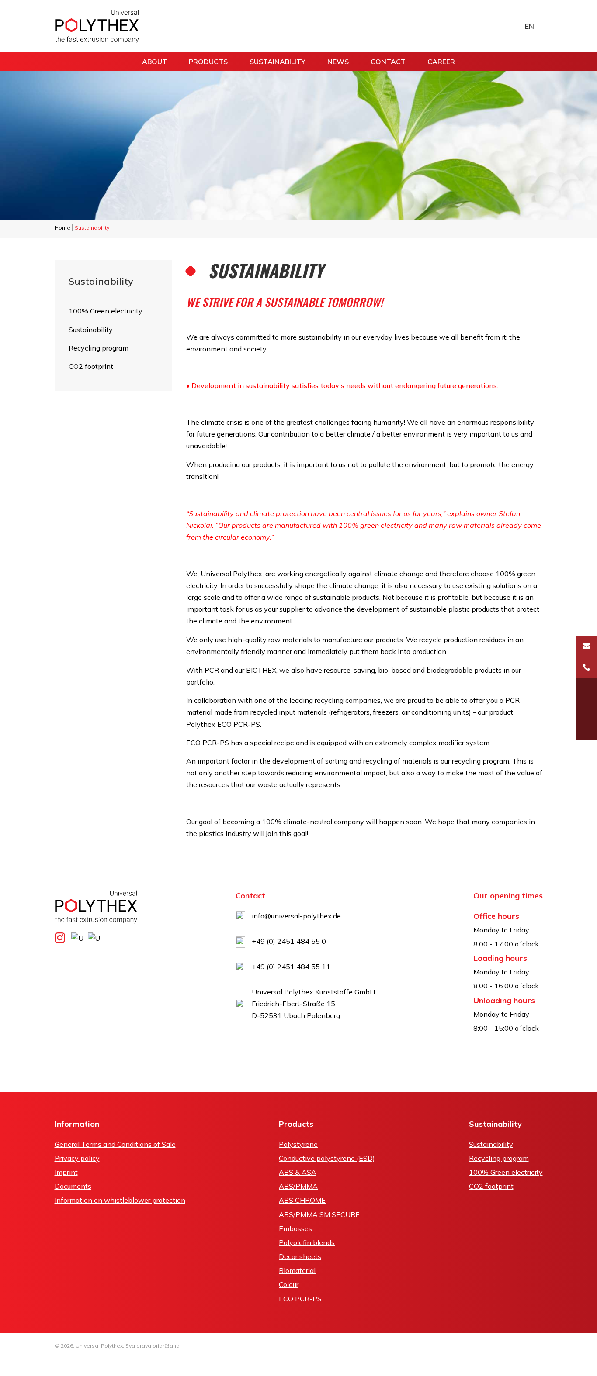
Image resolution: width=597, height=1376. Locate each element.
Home (62, 227)
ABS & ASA (297, 1172)
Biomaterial (297, 1270)
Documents (73, 1186)
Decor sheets (300, 1256)
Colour (288, 1284)
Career (441, 61)
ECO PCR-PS (300, 1298)
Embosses (295, 1228)
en (529, 26)
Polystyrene (298, 1144)
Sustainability (277, 61)
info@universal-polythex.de (296, 916)
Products (208, 61)
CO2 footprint (91, 366)
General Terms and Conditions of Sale (115, 1144)
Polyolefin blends (307, 1242)
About (154, 61)
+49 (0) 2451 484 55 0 (289, 941)
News (338, 61)
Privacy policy (77, 1158)
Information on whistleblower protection (120, 1200)
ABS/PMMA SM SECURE (319, 1214)
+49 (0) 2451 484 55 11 (291, 966)
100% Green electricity (105, 310)
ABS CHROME (302, 1200)
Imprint (66, 1172)
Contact (388, 61)
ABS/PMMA (298, 1186)
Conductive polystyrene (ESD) (327, 1158)
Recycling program (98, 348)
